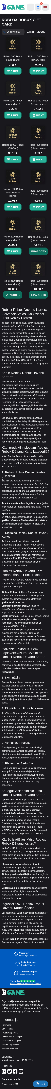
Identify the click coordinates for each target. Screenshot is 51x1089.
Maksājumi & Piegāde (11, 1041)
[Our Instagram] (4, 1072)
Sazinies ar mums (10, 1048)
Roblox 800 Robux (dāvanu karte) (38, 192)
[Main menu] (30, 7)
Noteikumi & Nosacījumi (12, 1037)
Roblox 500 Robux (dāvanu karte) (38, 282)
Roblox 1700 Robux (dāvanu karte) (38, 102)
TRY (30, 1060)
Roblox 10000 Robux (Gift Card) (13, 146)
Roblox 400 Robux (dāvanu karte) (38, 146)
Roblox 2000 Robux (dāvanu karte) (13, 238)
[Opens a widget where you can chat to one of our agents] (40, 1084)
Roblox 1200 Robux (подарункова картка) (13, 192)
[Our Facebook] (15, 1072)
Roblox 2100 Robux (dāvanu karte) (13, 282)
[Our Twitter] (9, 1072)
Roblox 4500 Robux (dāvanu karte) (38, 58)
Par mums (6, 1025)
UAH (18, 1060)
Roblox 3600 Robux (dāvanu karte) (38, 239)
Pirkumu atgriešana (10, 1045)
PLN (24, 1060)
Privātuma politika (10, 1033)
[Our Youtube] (21, 1072)
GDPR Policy (7, 1029)
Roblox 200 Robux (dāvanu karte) (12, 58)
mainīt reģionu (35, 32)
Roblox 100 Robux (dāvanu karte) (12, 102)
